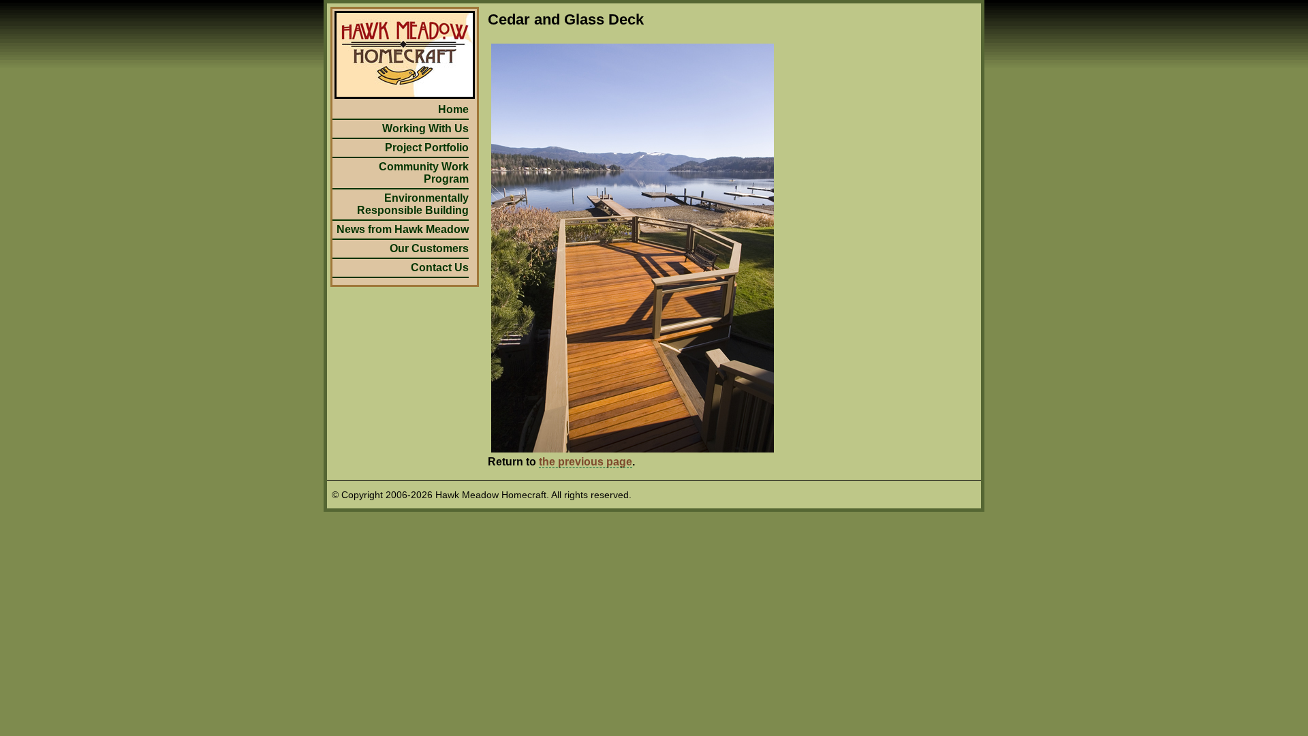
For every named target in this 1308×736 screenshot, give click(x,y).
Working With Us (425, 128)
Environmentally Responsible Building (413, 204)
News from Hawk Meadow (403, 229)
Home (453, 109)
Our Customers (429, 248)
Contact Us (440, 267)
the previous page (585, 461)
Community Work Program (424, 173)
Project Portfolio (427, 147)
